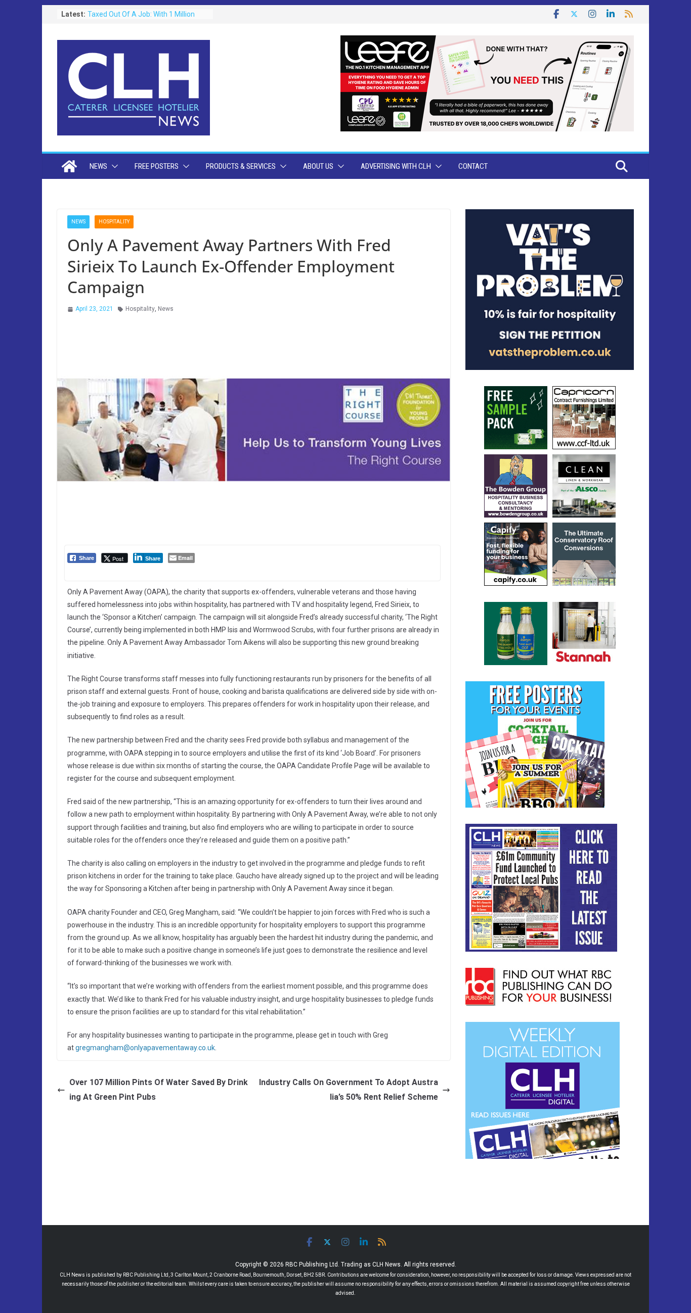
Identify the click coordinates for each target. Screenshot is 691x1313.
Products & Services (241, 166)
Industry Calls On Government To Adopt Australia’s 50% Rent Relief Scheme (348, 1089)
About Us (318, 166)
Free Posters (157, 166)
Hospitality (114, 221)
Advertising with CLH (396, 166)
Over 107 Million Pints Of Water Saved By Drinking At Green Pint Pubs (158, 1089)
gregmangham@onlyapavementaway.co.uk (145, 1048)
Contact (473, 166)
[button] (112, 166)
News (98, 166)
